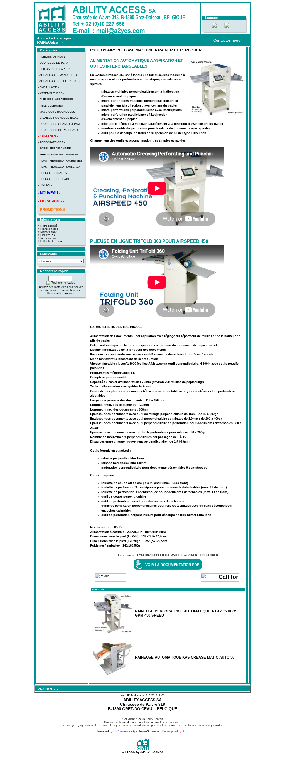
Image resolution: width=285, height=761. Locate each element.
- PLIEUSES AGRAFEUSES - (56, 99)
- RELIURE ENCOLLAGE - (55, 179)
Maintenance (48, 231)
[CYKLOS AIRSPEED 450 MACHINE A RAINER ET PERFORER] (217, 114)
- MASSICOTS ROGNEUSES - (57, 111)
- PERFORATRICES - (51, 142)
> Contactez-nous (51, 241)
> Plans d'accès (48, 228)
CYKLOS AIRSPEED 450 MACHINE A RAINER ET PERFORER (177, 555)
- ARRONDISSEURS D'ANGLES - (59, 154)
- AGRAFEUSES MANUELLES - (58, 74)
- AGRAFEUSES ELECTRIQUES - (59, 81)
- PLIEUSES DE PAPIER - (54, 68)
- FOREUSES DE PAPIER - (55, 148)
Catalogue (62, 38)
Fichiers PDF (48, 234)
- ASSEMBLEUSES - (51, 93)
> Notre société (47, 225)
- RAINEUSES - (47, 42)
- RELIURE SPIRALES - (53, 172)
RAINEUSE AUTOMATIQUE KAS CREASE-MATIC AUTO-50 (184, 657)
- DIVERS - (45, 185)
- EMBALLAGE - (48, 87)
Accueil (43, 38)
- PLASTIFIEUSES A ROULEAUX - (60, 166)
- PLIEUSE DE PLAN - (52, 56)
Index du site (48, 237)
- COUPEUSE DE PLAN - (54, 62)
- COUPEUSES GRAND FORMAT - (60, 123)
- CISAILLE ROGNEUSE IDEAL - (59, 117)
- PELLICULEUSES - (51, 105)
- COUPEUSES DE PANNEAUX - (59, 130)
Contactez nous (226, 40)
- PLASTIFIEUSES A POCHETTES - (61, 160)
